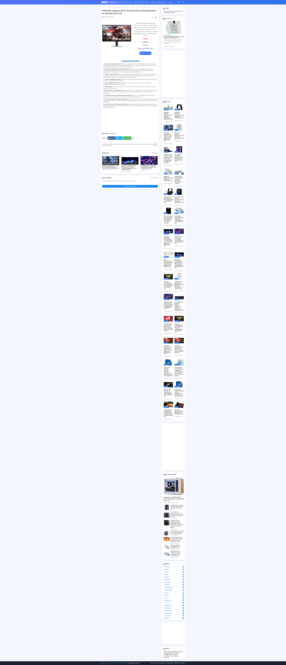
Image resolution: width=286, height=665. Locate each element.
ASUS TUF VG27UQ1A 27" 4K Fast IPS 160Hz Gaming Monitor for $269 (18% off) (168, 285)
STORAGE (174, 584)
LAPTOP (174, 572)
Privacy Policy (169, 663)
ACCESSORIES (174, 610)
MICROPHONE (174, 608)
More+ (170, 2)
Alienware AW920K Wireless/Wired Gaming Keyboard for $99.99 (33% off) (168, 116)
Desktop (141, 2)
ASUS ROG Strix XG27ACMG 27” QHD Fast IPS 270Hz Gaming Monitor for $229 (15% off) (168, 327)
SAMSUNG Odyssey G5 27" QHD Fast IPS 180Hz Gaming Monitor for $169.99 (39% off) (168, 350)
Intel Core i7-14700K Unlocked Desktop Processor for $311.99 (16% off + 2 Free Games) (179, 393)
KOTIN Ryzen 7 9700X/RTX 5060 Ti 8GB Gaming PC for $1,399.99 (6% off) (177, 532)
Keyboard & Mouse (161, 2)
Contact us (162, 663)
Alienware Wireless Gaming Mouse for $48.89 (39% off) (168, 178)
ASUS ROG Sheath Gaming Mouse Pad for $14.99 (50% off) (179, 412)
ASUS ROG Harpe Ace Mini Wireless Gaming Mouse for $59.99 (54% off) (179, 199)
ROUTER (174, 595)
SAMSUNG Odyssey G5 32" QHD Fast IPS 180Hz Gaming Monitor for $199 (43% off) (179, 349)
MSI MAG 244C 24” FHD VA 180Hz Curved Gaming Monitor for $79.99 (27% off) (168, 393)
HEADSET (174, 577)
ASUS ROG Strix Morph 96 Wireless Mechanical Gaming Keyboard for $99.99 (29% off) (179, 306)
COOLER (174, 592)
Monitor (147, 2)
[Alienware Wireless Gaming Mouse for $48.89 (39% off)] (167, 547)
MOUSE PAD (174, 615)
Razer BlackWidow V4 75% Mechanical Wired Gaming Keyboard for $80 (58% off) (168, 263)
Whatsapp (127, 138)
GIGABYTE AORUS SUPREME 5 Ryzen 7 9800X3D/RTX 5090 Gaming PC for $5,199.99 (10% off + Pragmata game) (177, 524)
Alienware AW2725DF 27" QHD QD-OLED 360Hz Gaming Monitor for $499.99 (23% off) (110, 167)
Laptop (136, 2)
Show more (155, 153)
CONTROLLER (174, 605)
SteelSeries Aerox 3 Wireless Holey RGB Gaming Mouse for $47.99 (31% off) (179, 219)
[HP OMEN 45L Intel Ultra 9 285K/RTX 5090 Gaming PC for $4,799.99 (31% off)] (167, 507)
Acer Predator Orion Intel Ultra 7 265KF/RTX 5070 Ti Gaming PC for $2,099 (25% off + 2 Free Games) (179, 371)
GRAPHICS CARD (174, 587)
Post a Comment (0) (130, 186)
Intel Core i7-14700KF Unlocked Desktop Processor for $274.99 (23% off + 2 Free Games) (168, 371)
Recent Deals (128, 2)
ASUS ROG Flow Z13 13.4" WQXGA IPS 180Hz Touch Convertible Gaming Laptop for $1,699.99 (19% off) (168, 159)
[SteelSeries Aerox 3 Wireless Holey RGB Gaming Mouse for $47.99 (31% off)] (167, 553)
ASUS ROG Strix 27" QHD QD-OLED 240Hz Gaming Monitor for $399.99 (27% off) (148, 167)
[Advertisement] (130, 120)
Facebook (112, 138)
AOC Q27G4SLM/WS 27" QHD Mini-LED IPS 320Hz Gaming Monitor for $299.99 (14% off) (177, 539)
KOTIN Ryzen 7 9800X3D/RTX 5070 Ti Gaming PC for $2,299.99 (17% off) (174, 499)
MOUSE (174, 574)
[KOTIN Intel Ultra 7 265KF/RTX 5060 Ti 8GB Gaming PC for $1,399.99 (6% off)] (167, 515)
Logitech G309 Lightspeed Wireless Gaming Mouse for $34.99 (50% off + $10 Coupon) (179, 285)
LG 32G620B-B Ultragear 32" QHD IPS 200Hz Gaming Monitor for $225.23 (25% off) (168, 413)
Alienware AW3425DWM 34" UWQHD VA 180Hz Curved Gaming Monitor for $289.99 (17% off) (179, 264)
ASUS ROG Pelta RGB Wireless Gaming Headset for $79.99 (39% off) (168, 199)
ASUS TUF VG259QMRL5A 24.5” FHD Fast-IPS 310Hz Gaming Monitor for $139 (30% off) (179, 328)
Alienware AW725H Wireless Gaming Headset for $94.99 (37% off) (179, 115)
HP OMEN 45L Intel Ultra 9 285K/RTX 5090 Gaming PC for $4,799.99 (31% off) (179, 158)
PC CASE (174, 602)
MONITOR (108, 7)
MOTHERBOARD (174, 590)
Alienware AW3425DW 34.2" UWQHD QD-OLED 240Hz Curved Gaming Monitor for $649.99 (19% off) (129, 167)
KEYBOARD (174, 579)
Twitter (120, 138)
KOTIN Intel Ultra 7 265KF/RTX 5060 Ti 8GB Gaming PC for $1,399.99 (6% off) (177, 515)
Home (122, 2)
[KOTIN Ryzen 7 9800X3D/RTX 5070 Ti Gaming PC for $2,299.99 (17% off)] (174, 486)
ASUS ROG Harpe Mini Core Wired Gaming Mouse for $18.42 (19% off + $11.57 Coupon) (168, 219)
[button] (183, 2)
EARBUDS (174, 618)
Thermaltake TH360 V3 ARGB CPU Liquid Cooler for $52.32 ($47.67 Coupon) (179, 180)
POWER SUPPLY (174, 600)
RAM (174, 597)
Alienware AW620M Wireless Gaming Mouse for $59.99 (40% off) (174, 37)
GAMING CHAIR (174, 613)
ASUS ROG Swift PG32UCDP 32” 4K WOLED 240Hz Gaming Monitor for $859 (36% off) (168, 305)
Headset (153, 2)
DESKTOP (174, 569)
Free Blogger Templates (113, 663)
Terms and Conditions (179, 663)
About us (156, 663)
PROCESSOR (174, 582)
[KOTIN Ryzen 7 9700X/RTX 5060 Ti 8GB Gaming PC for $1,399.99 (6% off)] (167, 533)
